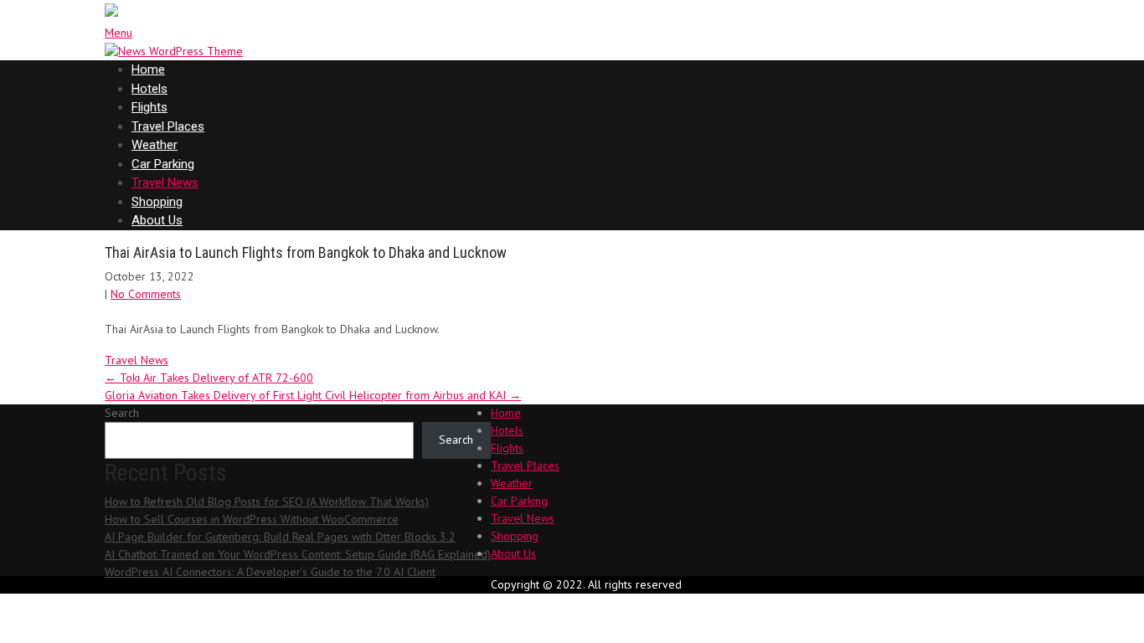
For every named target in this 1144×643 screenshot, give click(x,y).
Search (122, 412)
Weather (154, 144)
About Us (157, 220)
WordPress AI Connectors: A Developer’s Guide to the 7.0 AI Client (270, 571)
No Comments (146, 293)
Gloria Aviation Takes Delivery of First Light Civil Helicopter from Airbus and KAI (313, 395)
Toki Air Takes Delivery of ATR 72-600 (209, 377)
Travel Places (167, 126)
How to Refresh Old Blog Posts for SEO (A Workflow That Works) (267, 501)
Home (148, 69)
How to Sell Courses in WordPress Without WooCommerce (252, 519)
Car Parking (162, 164)
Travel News (164, 182)
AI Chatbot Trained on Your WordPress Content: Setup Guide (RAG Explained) (298, 554)
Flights (149, 107)
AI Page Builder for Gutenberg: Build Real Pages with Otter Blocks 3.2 (280, 536)
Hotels (149, 88)
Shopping (157, 201)
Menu (118, 32)
